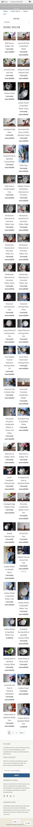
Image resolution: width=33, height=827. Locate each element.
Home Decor (15, 11)
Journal (8, 814)
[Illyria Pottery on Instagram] (11, 796)
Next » (22, 733)
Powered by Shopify (22, 824)
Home (5, 11)
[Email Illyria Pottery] (14, 796)
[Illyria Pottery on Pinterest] (7, 796)
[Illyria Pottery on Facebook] (4, 796)
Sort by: (16, 18)
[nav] (4, 2)
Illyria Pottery (13, 824)
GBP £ (17, 822)
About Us (24, 810)
